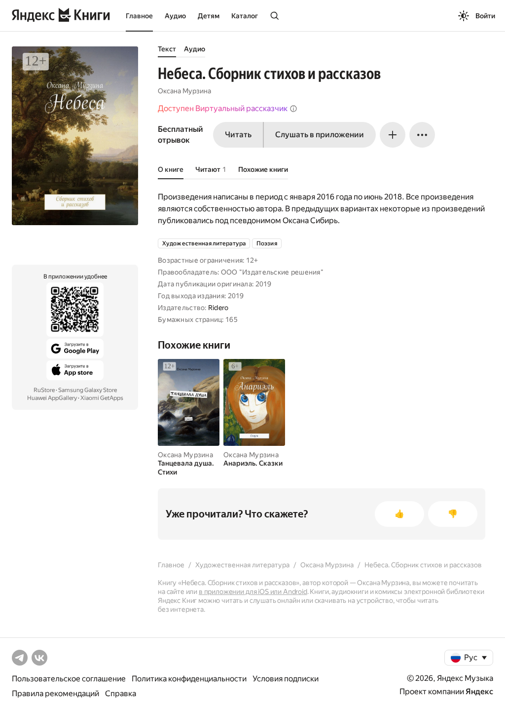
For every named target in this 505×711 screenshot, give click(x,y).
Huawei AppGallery (52, 398)
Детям (208, 16)
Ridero (218, 308)
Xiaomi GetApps (101, 398)
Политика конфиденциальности (189, 678)
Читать (238, 134)
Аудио (175, 16)
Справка (120, 693)
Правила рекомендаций (55, 693)
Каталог (244, 16)
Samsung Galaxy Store (87, 390)
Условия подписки (285, 678)
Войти (485, 16)
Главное (139, 16)
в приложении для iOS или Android (253, 591)
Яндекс (479, 691)
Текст (167, 49)
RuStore (44, 390)
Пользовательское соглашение (69, 678)
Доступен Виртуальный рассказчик (223, 108)
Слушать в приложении (319, 134)
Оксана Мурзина (184, 91)
